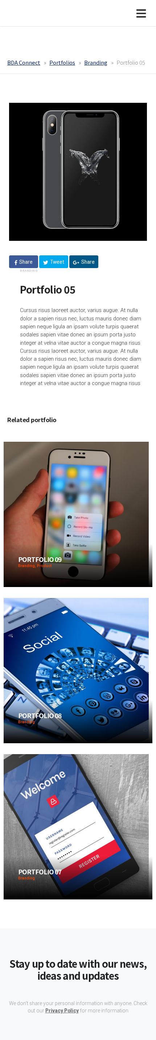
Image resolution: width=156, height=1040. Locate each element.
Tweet (56, 262)
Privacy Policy (62, 1010)
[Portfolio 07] (76, 826)
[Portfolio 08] (76, 670)
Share (25, 262)
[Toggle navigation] (142, 13)
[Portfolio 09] (76, 513)
